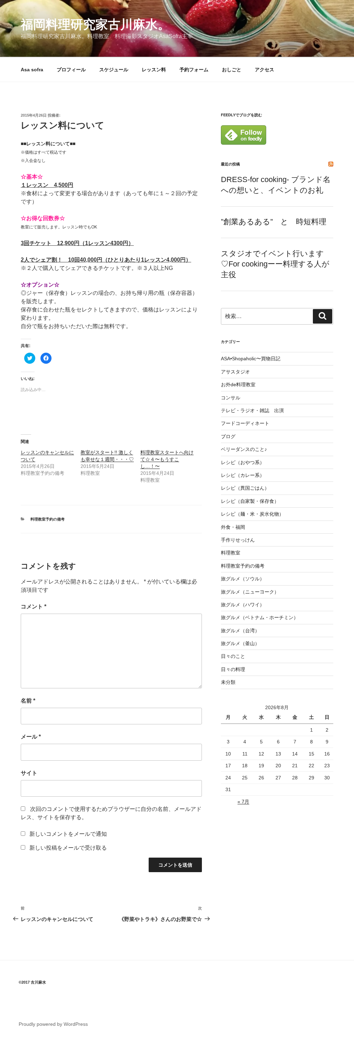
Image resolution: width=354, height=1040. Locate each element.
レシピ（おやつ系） (242, 462)
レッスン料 (154, 69)
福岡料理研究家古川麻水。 (95, 24)
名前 (28, 701)
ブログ (228, 436)
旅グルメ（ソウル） (242, 578)
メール (31, 737)
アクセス (264, 69)
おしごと (231, 69)
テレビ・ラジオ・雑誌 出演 (252, 410)
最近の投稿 (230, 164)
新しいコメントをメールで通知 (68, 834)
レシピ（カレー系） (242, 475)
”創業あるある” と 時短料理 (273, 221)
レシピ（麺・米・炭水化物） (252, 514)
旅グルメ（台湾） (240, 630)
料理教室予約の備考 (47, 519)
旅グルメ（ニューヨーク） (250, 592)
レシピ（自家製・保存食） (250, 501)
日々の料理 (233, 669)
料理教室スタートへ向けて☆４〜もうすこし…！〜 (167, 459)
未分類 (228, 682)
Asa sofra (32, 69)
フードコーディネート (245, 423)
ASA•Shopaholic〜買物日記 (250, 358)
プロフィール (71, 69)
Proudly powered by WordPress (53, 1024)
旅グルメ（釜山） (240, 643)
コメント (33, 606)
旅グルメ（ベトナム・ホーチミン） (259, 617)
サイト (29, 773)
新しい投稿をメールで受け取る (68, 848)
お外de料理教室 (238, 384)
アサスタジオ (235, 371)
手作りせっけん (238, 540)
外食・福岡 (233, 527)
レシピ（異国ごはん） (245, 488)
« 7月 (243, 801)
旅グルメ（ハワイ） (242, 604)
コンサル (230, 397)
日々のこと (233, 656)
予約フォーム (193, 69)
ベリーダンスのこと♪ (244, 449)
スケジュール (113, 69)
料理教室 (230, 552)
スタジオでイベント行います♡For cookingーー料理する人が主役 (275, 264)
